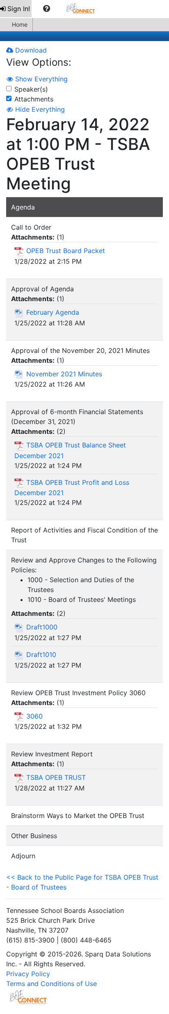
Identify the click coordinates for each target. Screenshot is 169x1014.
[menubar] (51, 9)
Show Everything (40, 79)
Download (30, 50)
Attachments (33, 99)
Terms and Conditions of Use (51, 983)
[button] (47, 9)
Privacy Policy (28, 974)
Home (19, 24)
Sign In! (18, 9)
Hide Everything (39, 109)
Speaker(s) (31, 89)
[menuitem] (16, 8)
